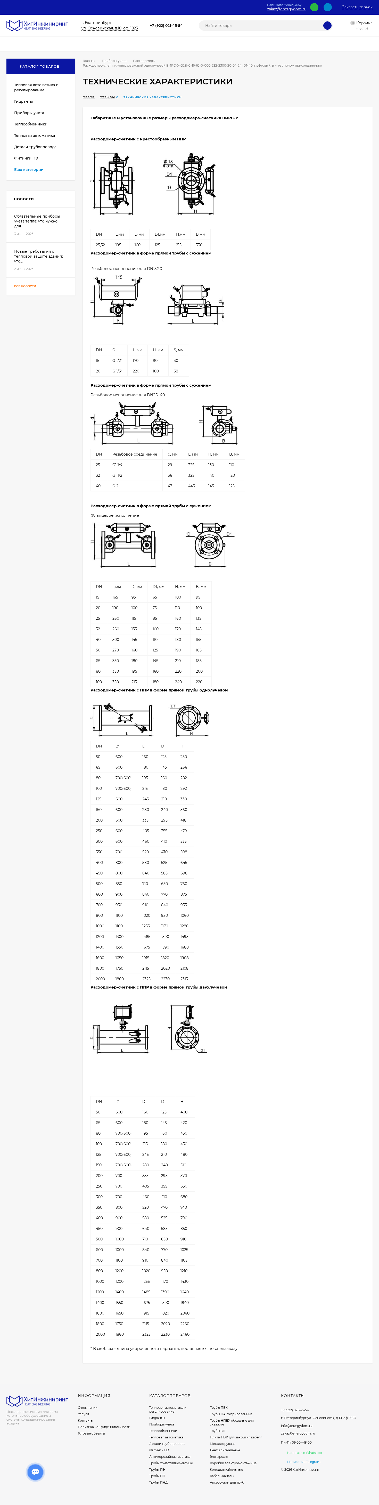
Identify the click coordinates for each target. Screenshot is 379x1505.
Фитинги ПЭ (159, 1450)
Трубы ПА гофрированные (231, 1414)
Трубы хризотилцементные (171, 1463)
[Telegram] (328, 7)
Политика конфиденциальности (104, 1427)
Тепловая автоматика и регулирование (167, 1409)
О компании (87, 1408)
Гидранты (157, 1418)
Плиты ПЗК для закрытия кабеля (236, 1437)
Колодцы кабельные (226, 1469)
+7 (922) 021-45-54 (166, 25)
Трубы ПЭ (157, 1469)
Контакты (85, 1420)
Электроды (219, 1457)
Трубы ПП (157, 1476)
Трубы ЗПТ (218, 1431)
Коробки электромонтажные (233, 1463)
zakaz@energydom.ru (286, 9)
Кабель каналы (222, 1476)
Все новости (25, 286)
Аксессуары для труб (227, 1482)
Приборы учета (114, 61)
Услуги (83, 1414)
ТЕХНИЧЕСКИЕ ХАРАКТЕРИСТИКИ (152, 97)
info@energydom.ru (296, 1426)
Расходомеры (144, 61)
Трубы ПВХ (219, 1408)
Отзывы (107, 97)
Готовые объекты (91, 1433)
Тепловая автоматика (166, 1437)
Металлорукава (222, 1444)
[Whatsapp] (314, 7)
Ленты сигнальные (225, 1450)
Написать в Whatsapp (304, 1453)
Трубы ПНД (158, 1482)
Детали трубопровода (167, 1444)
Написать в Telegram (303, 1462)
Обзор (89, 97)
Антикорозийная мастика (170, 1457)
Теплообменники (163, 1431)
